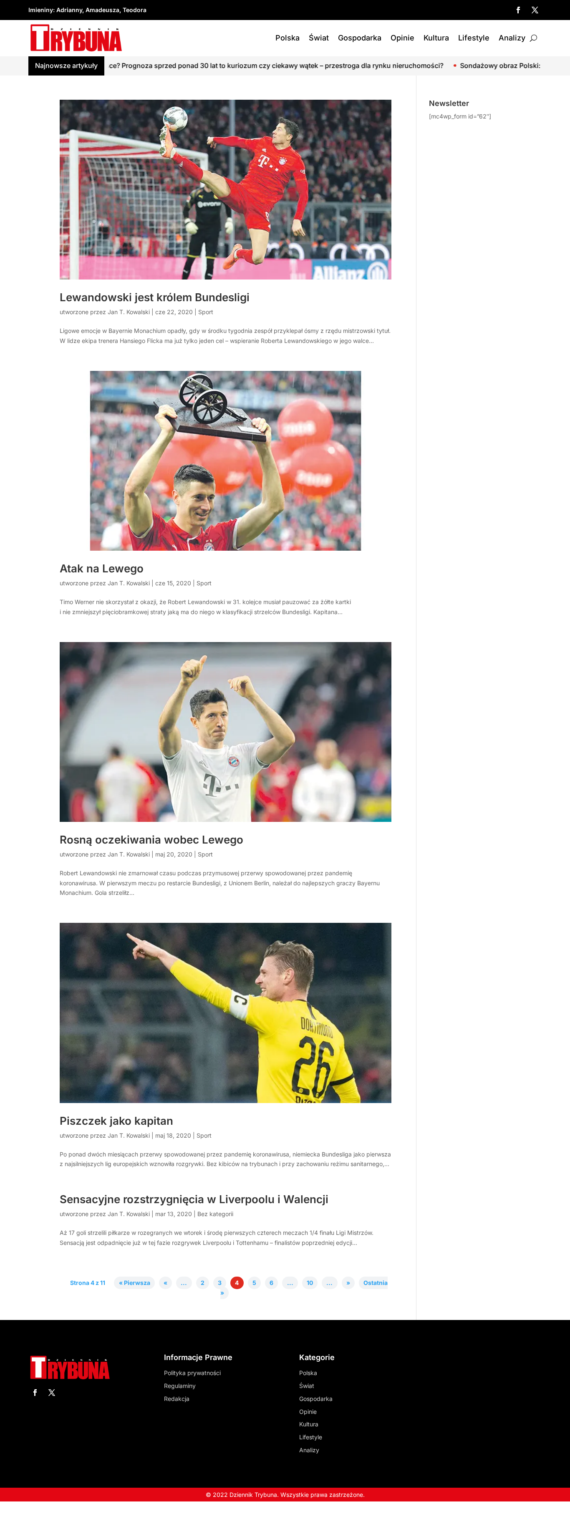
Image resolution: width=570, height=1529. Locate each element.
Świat (319, 37)
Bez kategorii (215, 1213)
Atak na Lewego (102, 568)
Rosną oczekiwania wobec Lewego (151, 839)
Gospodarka (359, 37)
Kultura (436, 37)
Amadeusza (102, 9)
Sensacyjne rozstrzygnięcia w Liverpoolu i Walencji (194, 1199)
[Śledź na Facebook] (518, 10)
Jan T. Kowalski (129, 311)
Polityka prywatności (192, 1372)
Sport (205, 311)
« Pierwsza (134, 1283)
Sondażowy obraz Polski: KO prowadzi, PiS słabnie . (450, 65)
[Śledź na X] (535, 10)
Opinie (402, 37)
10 (310, 1283)
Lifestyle (473, 37)
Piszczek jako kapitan (116, 1120)
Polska (287, 37)
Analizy (512, 37)
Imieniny (40, 9)
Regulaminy (180, 1385)
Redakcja (176, 1398)
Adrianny (69, 9)
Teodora (134, 9)
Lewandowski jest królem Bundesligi (155, 297)
